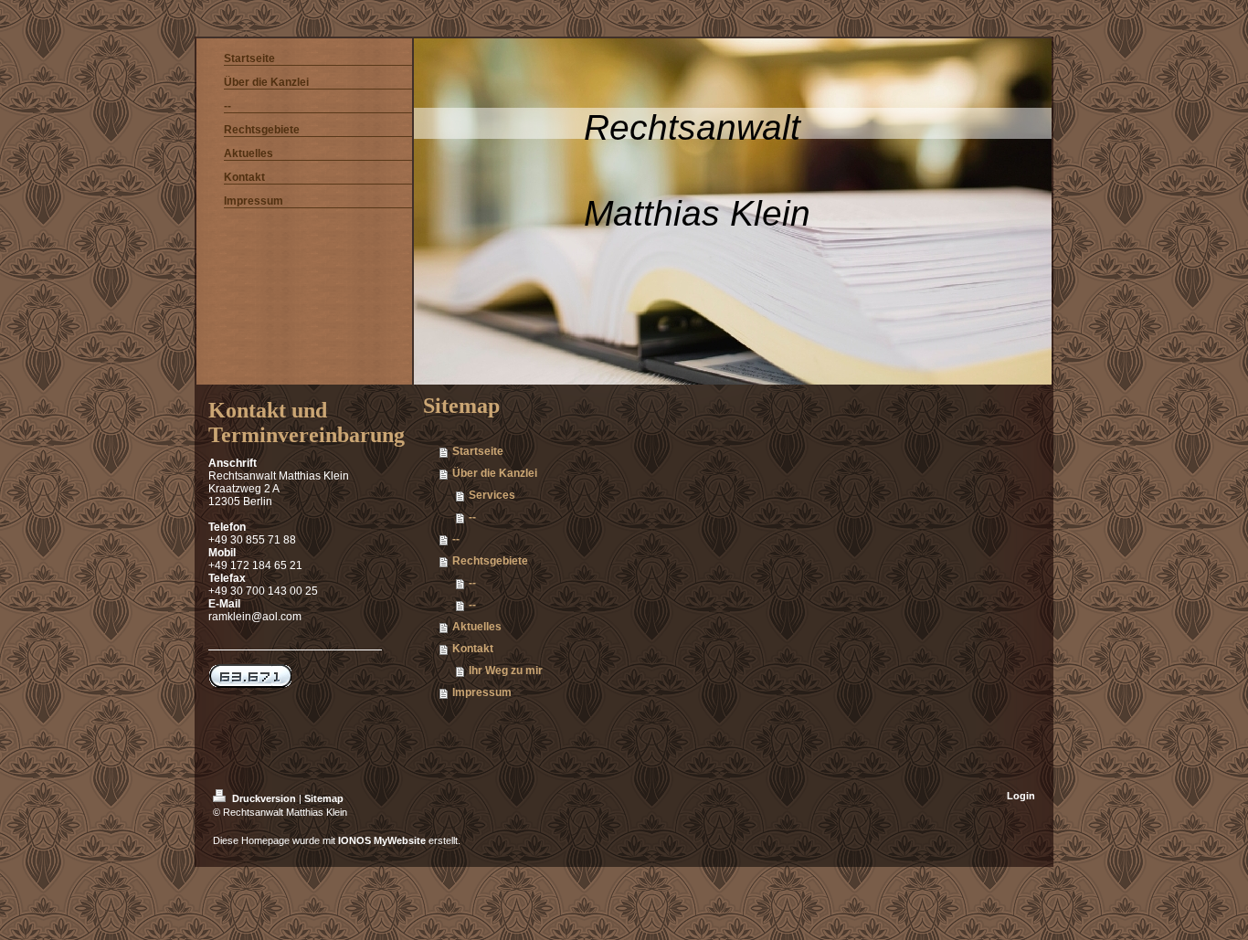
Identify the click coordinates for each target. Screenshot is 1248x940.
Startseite (477, 451)
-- (472, 517)
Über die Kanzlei (494, 473)
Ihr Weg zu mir (506, 670)
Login (1021, 795)
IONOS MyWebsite (382, 840)
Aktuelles (477, 626)
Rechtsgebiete (490, 560)
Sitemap (324, 798)
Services (492, 495)
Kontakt (472, 648)
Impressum (482, 692)
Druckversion (264, 798)
